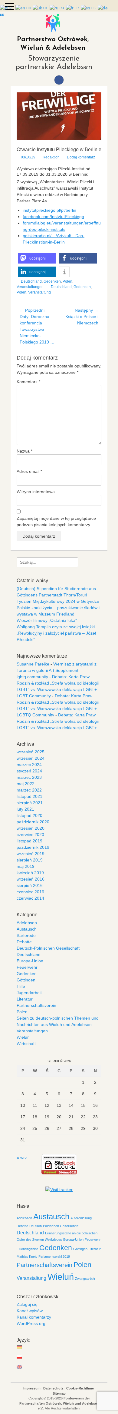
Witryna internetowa (36, 491)
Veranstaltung (39, 292)
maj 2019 (25, 866)
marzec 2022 (29, 790)
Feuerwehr (27, 967)
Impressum (32, 1388)
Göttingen (26, 980)
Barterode (26, 935)
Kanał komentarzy (34, 1317)
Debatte (24, 941)
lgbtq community (32, 676)
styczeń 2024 (29, 770)
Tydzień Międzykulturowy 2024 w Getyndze (58, 601)
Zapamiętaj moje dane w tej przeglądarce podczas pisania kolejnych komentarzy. (56, 521)
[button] (37, 258)
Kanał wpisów (30, 1310)
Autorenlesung (81, 1218)
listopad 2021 (29, 796)
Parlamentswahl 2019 (54, 1256)
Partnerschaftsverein (36, 1005)
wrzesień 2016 (30, 879)
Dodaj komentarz (81, 157)
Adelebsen (27, 922)
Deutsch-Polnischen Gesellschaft (48, 948)
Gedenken (52, 281)
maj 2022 (25, 783)
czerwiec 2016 (30, 891)
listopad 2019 (29, 840)
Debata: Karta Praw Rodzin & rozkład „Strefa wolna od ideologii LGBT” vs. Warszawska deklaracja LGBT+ (58, 683)
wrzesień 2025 (30, 751)
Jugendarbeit (29, 992)
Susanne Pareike (33, 664)
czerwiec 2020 (30, 834)
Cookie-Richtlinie (80, 1388)
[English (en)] (20, 1367)
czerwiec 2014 (30, 898)
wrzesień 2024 (30, 758)
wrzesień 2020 (30, 828)
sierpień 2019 (30, 860)
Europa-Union (30, 960)
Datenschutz (53, 1388)
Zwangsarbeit (85, 1278)
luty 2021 (25, 809)
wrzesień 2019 (30, 853)
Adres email (29, 471)
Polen (67, 281)
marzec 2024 (29, 764)
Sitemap (59, 1393)
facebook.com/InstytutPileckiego (53, 216)
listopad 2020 (29, 815)
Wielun (23, 1037)
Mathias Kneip (27, 1256)
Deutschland (31, 281)
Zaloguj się (27, 1304)
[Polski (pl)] (20, 1357)
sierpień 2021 (30, 802)
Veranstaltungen (30, 287)
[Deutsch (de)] (20, 1347)
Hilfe (21, 986)
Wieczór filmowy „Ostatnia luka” (47, 620)
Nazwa (24, 451)
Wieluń (61, 1277)
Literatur (25, 999)
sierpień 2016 (30, 885)
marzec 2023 (29, 777)
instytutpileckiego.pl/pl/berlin (49, 210)
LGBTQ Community (35, 714)
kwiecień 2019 (30, 872)
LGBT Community (34, 695)
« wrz (22, 1157)
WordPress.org (31, 1323)
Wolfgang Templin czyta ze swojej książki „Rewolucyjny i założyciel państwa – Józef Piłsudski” (56, 633)
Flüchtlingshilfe (27, 1249)
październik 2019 (33, 847)
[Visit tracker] (59, 1189)
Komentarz (28, 381)
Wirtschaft (26, 1043)
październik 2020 (33, 821)
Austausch (27, 929)
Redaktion (51, 157)
